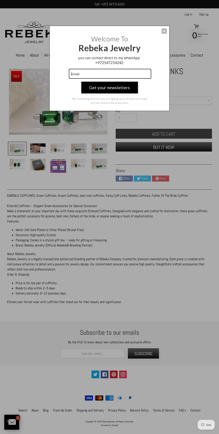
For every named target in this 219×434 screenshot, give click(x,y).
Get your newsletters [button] (109, 87)
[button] (164, 31)
